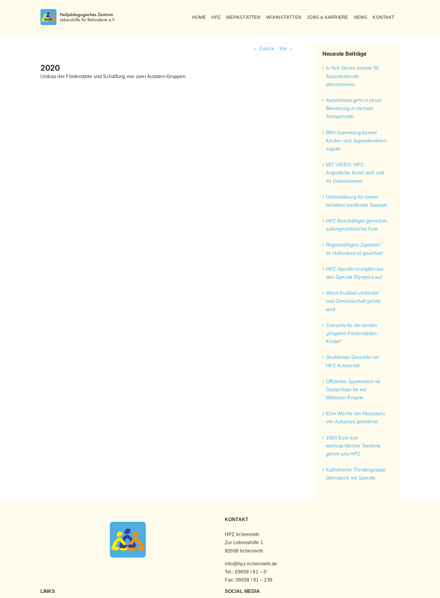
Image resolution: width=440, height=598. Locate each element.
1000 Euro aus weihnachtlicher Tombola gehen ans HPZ (353, 446)
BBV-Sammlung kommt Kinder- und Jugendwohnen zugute (356, 140)
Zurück (266, 48)
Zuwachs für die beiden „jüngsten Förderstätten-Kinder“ (352, 333)
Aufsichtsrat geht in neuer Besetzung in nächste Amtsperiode (354, 108)
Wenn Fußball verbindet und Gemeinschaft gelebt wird (353, 301)
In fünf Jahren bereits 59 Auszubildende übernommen (352, 76)
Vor (283, 48)
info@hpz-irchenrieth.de (251, 563)
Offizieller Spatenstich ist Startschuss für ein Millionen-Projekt (353, 389)
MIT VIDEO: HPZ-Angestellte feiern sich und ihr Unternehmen (355, 172)
